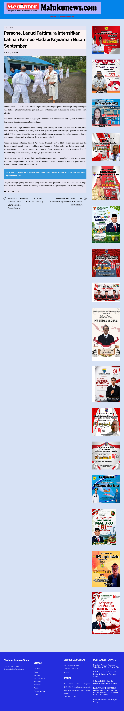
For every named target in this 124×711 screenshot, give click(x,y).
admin (6, 52)
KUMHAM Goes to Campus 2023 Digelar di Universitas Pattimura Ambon (105, 674)
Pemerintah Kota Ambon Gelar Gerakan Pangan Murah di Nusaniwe (66, 200)
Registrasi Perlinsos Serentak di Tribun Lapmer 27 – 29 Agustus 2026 (106, 666)
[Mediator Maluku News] (52, 13)
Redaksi (66, 673)
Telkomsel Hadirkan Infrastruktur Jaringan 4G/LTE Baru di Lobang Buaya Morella (25, 201)
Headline (15, 52)
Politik (36, 688)
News (36, 672)
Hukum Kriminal (40, 678)
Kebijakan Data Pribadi (71, 668)
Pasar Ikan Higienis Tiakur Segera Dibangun (105, 700)
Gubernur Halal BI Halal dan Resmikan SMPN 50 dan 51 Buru (105, 682)
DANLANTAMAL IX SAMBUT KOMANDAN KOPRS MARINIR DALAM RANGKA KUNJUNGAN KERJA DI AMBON (105, 691)
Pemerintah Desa (39, 691)
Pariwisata (37, 681)
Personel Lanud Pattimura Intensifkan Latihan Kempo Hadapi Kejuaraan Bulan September (44, 39)
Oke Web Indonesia (17, 669)
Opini (36, 694)
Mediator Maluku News (12, 666)
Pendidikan (37, 685)
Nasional (37, 675)
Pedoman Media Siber (71, 665)
